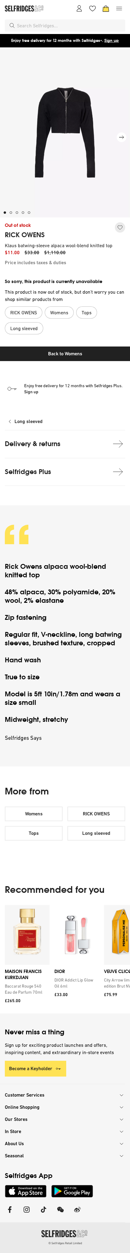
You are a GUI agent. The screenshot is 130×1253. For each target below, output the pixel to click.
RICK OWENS (25, 235)
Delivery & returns (32, 443)
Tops (34, 833)
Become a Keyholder (30, 1068)
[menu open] (119, 8)
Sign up (111, 40)
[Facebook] (10, 1213)
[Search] (12, 25)
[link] (26, 989)
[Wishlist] (92, 8)
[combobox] (70, 25)
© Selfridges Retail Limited (65, 1243)
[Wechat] (60, 1213)
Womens (34, 814)
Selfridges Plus (28, 471)
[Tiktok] (43, 1213)
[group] (65, 959)
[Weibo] (77, 1213)
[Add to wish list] (120, 227)
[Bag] (106, 8)
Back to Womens (65, 354)
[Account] (79, 8)
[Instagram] (26, 1213)
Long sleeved (29, 421)
